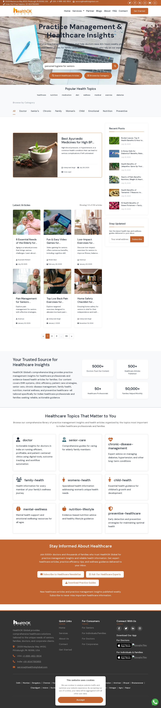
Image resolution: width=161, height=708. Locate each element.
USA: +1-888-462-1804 (62, 1)
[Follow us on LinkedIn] (140, 3)
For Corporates (90, 644)
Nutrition (107, 111)
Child (81, 111)
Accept (80, 699)
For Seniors (88, 627)
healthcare (41, 95)
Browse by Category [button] (99, 75)
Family (58, 111)
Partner (90, 10)
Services (63, 633)
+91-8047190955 (32, 661)
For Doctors (88, 638)
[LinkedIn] (132, 628)
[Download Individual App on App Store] (124, 657)
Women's (70, 111)
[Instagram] (139, 628)
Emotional (93, 111)
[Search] (115, 66)
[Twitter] (126, 628)
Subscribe (137, 239)
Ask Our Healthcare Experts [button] (106, 574)
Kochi (53, 688)
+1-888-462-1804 (32, 655)
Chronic (47, 111)
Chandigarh (35, 688)
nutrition (54, 95)
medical (98, 95)
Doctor (23, 111)
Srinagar (112, 688)
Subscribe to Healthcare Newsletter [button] (62, 574)
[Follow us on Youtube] (150, 3)
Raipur (127, 688)
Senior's (35, 111)
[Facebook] (119, 628)
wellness (86, 95)
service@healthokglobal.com (86, 1)
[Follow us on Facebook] (135, 3)
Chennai (46, 683)
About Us (64, 638)
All (14, 111)
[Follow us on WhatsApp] (155, 3)
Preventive (121, 111)
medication (66, 95)
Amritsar (117, 683)
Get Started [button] (139, 11)
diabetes (120, 95)
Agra (121, 688)
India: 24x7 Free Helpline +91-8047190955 (22, 4)
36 (66, 336)
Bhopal (126, 683)
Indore (45, 688)
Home (67, 10)
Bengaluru (36, 683)
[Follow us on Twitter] (130, 3)
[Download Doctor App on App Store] (124, 645)
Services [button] (77, 10)
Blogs (99, 10)
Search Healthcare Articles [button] (66, 75)
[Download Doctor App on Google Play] (139, 645)
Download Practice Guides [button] (82, 582)
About (107, 10)
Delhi (18, 683)
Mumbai (26, 683)
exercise (108, 95)
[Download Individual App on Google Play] (139, 657)
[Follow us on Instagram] (145, 3)
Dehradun (107, 683)
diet (77, 95)
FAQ (115, 10)
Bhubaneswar (137, 683)
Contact (123, 10)
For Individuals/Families (94, 633)
